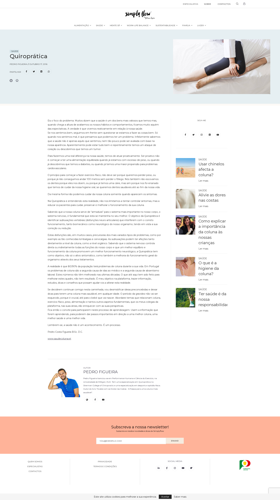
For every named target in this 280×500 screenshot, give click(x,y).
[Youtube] (218, 134)
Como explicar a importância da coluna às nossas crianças (212, 232)
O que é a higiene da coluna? (208, 268)
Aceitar (165, 496)
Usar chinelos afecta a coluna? (211, 169)
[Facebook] (186, 134)
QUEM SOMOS (35, 462)
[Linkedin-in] (159, 468)
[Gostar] (18, 81)
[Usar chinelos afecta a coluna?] (185, 168)
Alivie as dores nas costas (212, 198)
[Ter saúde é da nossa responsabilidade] (185, 297)
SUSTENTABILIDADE (165, 25)
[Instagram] (202, 134)
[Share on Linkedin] (41, 71)
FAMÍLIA (186, 25)
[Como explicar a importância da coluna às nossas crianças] (185, 225)
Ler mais (203, 180)
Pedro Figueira (100, 371)
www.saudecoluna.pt (59, 338)
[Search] (237, 4)
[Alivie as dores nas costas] (185, 198)
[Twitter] (194, 134)
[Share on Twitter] (34, 71)
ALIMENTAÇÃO (81, 25)
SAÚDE (99, 25)
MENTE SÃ (115, 25)
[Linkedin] (210, 134)
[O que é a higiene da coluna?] (185, 266)
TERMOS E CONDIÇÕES (105, 466)
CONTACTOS (224, 4)
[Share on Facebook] (26, 71)
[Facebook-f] (167, 468)
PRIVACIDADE (105, 462)
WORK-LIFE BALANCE (138, 25)
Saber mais (180, 497)
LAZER (200, 25)
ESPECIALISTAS (190, 4)
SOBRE (207, 4)
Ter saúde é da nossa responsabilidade (213, 299)
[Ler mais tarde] (13, 81)
